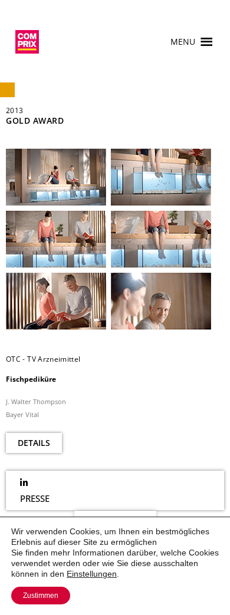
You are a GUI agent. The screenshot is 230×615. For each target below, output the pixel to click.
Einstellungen (92, 573)
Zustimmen (40, 595)
